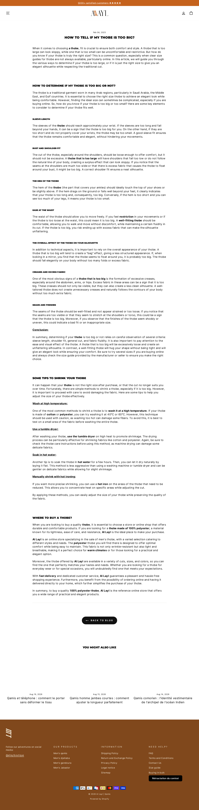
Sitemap (105, 772)
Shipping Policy (109, 753)
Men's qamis (60, 753)
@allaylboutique (15, 755)
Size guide (155, 767)
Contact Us (155, 763)
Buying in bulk (156, 772)
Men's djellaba (61, 758)
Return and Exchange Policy (117, 758)
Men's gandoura (62, 763)
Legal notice (108, 767)
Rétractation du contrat (165, 778)
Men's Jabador (61, 767)
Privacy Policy (109, 763)
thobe (42, 92)
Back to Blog (101, 620)
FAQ (151, 753)
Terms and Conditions (161, 758)
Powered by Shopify (99, 799)
